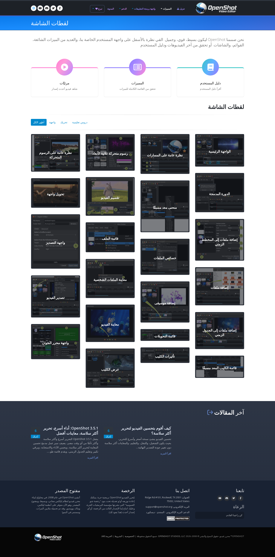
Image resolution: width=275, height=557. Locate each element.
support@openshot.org (159, 506)
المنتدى (160, 512)
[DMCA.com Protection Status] (178, 518)
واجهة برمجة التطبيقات (144, 8)
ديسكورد (150, 512)
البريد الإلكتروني (174, 512)
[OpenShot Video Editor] (216, 8)
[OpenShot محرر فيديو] (47, 537)
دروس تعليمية (79, 122)
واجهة (52, 122)
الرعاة (238, 507)
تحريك (63, 122)
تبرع (100, 8)
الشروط (118, 536)
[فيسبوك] (60, 8)
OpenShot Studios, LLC (171, 536)
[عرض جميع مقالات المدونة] (210, 412)
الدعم (124, 8)
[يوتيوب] (40, 8)
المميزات (167, 8)
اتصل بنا (182, 490)
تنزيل (182, 8)
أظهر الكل (38, 122)
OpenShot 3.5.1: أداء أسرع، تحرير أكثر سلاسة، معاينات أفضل (70, 431)
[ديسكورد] (47, 8)
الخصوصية (129, 536)
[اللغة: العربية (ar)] (33, 8)
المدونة (110, 8)
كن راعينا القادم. (234, 515)
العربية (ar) (107, 536)
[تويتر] (53, 8)
